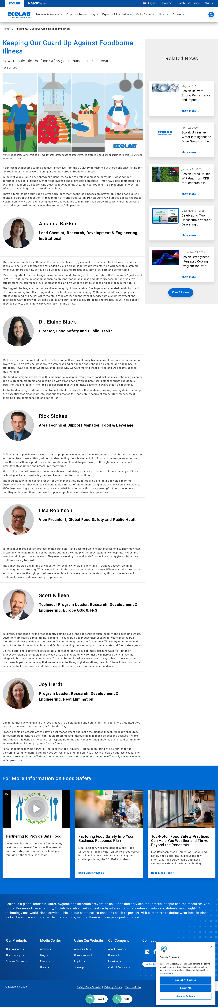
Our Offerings (13, 955)
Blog (42, 955)
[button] (62, 14)
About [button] (161, 14)
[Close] (211, 946)
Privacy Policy (113, 987)
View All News (181, 292)
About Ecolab (115, 949)
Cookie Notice (166, 973)
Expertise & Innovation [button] (115, 14)
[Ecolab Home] (19, 15)
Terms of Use (133, 987)
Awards (44, 949)
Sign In (209, 3)
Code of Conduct (117, 967)
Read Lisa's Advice (90, 872)
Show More (189, 110)
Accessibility (81, 949)
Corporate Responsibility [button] (80, 14)
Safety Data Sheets (188, 3)
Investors (167, 3)
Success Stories (15, 961)
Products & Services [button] (47, 14)
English (151, 3)
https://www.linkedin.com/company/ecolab (147, 952)
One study (47, 184)
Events (44, 961)
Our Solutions (13, 949)
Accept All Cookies (185, 980)
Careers (112, 955)
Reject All (185, 988)
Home (6, 28)
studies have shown (34, 177)
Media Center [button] (143, 14)
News (43, 967)
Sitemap (79, 967)
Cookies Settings (185, 996)
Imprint (78, 961)
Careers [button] (177, 14)
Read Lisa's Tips (161, 872)
